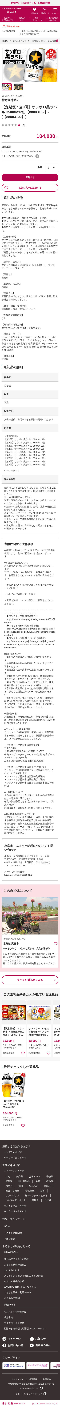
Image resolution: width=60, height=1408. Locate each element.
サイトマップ (17, 1379)
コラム (7, 1226)
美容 (42, 1190)
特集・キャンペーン (37, 19)
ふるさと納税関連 (13, 1233)
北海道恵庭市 (8, 1125)
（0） (23, 125)
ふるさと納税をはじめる (52, 19)
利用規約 (47, 1379)
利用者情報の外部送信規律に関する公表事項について (31, 1384)
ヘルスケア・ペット (16, 1200)
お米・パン (34, 1176)
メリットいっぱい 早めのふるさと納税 (23, 1275)
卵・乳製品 (24, 1181)
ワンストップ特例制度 (15, 1312)
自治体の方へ (43, 1345)
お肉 (8, 1176)
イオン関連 (9, 1239)
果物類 (49, 1176)
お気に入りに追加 (56, 943)
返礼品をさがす (22, 19)
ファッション (12, 1195)
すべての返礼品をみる (30, 979)
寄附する (30, 177)
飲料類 (49, 1181)
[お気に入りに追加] (56, 943)
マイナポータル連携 (14, 1323)
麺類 (20, 1186)
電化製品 (29, 1190)
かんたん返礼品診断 (14, 1281)
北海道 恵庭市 (11, 100)
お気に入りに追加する (30, 187)
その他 (48, 1200)
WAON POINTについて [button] (37, 156)
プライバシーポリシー (29, 1388)
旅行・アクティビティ (36, 1195)
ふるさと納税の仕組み (15, 1264)
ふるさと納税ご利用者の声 (17, 1292)
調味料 (47, 1186)
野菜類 (9, 1181)
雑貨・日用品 (12, 1190)
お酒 (38, 1181)
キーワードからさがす (15, 1157)
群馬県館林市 (34, 1053)
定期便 (35, 1200)
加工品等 (33, 1186)
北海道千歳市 (8, 1053)
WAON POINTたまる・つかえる (20, 1286)
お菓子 (9, 1186)
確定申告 (8, 1317)
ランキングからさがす (15, 1206)
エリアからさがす (13, 1152)
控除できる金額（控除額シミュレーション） (26, 1328)
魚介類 (19, 1176)
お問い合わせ (15, 1345)
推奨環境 (33, 1379)
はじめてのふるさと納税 (16, 1259)
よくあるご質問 (12, 1298)
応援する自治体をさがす (7, 19)
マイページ (14, 1338)
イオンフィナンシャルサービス (29, 1394)
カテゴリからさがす (14, 1171)
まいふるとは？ (12, 1270)
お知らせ (40, 1338)
